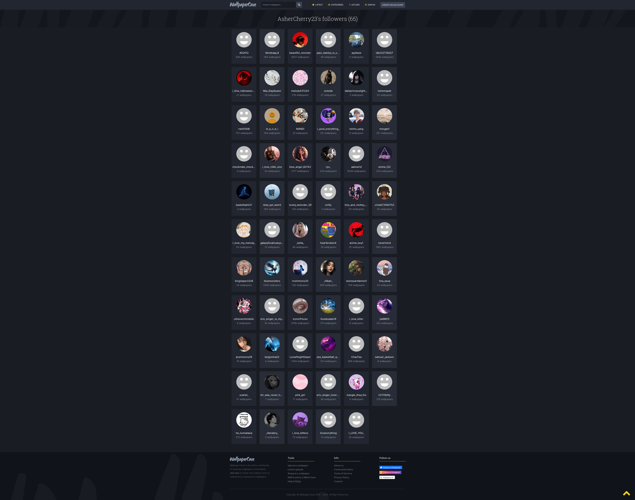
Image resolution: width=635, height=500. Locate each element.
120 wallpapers (300, 285)
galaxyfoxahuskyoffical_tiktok (272, 242)
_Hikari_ (328, 280)
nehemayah (384, 90)
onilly (328, 204)
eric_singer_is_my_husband (272, 318)
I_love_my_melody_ (244, 242)
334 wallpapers (328, 171)
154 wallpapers (356, 285)
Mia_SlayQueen (272, 90)
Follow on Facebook (392, 467)
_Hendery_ (272, 433)
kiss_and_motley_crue (356, 204)
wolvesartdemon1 (356, 280)
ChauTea (356, 357)
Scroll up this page (626, 493)
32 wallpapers (356, 437)
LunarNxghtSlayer (300, 357)
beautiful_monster (300, 52)
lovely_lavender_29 (300, 204)
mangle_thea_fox (356, 395)
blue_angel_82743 (300, 166)
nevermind (384, 242)
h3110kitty (384, 395)
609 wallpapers (328, 285)
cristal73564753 (384, 204)
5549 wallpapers (356, 171)
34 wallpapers (272, 171)
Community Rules (343, 469)
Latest (319, 4)
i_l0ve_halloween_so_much (243, 90)
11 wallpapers (300, 399)
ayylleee (356, 52)
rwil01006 (244, 128)
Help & (294, 481)
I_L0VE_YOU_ (356, 433)
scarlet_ (244, 395)
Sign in (371, 4)
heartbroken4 (328, 242)
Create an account (392, 5)
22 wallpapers (300, 133)
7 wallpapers (272, 399)
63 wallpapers (244, 247)
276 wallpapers (300, 95)
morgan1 (384, 128)
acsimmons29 (244, 357)
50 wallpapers (356, 209)
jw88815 (384, 318)
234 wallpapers (384, 171)
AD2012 (244, 52)
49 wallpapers (328, 57)
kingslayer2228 (244, 280)
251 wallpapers (384, 133)
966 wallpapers (356, 361)
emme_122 (384, 166)
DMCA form (309, 477)
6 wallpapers (244, 323)
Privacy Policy (341, 477)
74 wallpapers (244, 361)
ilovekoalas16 (328, 318)
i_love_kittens (300, 433)
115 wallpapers (328, 323)
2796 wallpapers (300, 323)
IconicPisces (300, 318)
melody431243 (300, 90)
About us (338, 465)
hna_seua (384, 280)
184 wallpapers (272, 133)
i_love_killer (356, 318)
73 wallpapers (300, 437)
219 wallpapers (384, 399)
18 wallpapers (272, 95)
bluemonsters (272, 280)
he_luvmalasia (244, 433)
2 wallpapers (356, 95)
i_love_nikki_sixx (272, 166)
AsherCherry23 (297, 18)
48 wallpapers (300, 247)
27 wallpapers (328, 95)
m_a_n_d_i (272, 128)
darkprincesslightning (356, 90)
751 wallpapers (244, 133)
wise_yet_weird (272, 204)
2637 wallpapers (300, 57)
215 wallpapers (244, 437)
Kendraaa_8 (272, 52)
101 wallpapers (328, 133)
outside (328, 90)
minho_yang (356, 128)
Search (299, 5)
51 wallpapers (244, 399)
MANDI (300, 128)
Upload (355, 4)
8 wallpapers (384, 361)
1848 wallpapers (385, 57)
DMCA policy (295, 477)
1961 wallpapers (384, 247)
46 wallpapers (328, 399)
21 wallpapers (243, 95)
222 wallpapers (384, 323)
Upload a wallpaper (298, 465)
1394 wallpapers (300, 361)
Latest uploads (295, 469)
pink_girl (300, 395)
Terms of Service (343, 473)
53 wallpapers (384, 95)
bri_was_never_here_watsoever (272, 395)
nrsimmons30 (300, 280)
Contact (338, 481)
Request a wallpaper (298, 473)
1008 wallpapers (272, 285)
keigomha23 (272, 357)
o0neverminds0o (244, 318)
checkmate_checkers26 (243, 166)
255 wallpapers (272, 57)
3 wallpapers (244, 209)
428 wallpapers (244, 57)
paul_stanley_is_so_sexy (328, 52)
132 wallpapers (328, 361)
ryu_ (328, 166)
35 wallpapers (356, 247)
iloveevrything (328, 433)
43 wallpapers (384, 285)
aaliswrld (356, 166)
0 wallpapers (356, 57)
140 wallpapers (300, 209)
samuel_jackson (384, 357)
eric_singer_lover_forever (328, 395)
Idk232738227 (384, 52)
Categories (337, 4)
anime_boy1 (356, 242)
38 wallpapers (328, 247)
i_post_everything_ (328, 128)
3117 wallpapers (300, 171)
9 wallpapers (356, 323)
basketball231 (244, 204)
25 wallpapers (384, 209)
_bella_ (300, 242)
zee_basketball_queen (328, 357)
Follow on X (388, 477)
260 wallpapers (272, 209)
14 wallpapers (328, 437)
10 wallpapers (272, 247)
